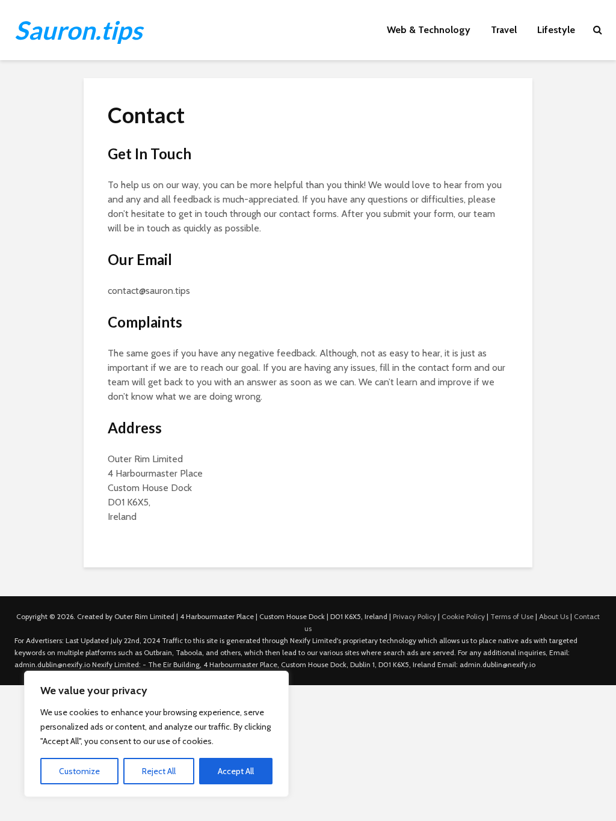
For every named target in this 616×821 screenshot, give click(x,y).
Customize (79, 771)
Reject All (159, 771)
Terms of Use (512, 616)
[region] (156, 734)
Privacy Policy (414, 616)
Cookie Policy (463, 616)
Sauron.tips (78, 30)
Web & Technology (428, 29)
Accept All (236, 771)
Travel (504, 29)
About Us (553, 616)
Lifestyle (556, 29)
